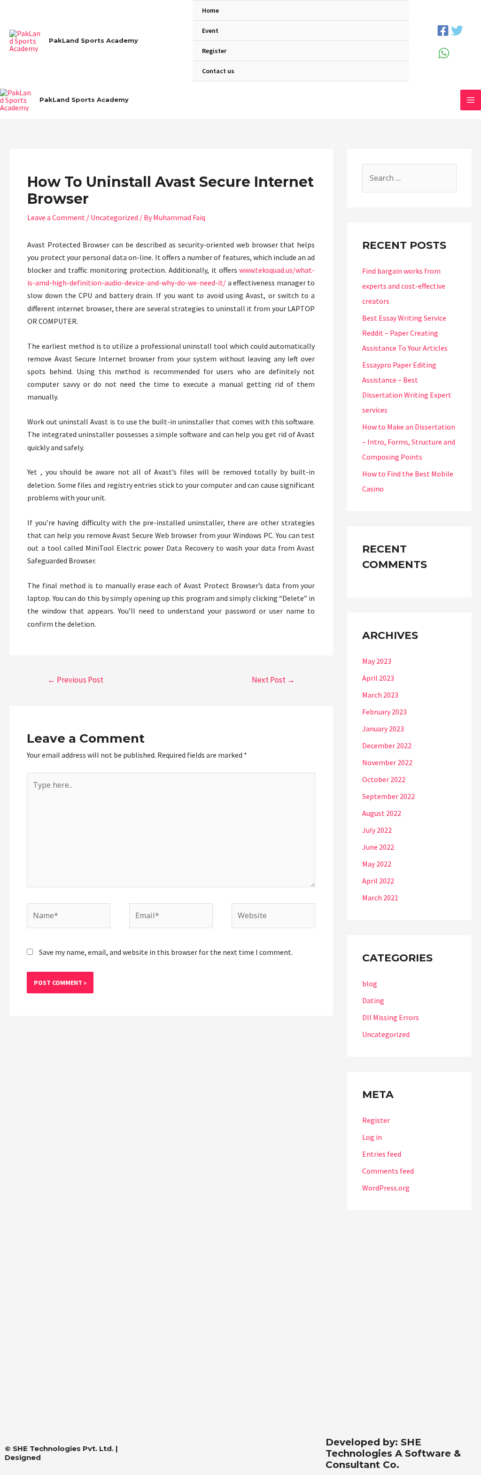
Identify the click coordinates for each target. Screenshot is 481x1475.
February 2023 (384, 711)
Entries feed (381, 1154)
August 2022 (381, 813)
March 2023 (380, 694)
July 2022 (377, 830)
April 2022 (378, 880)
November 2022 (387, 762)
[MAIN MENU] (470, 100)
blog (369, 983)
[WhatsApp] (444, 53)
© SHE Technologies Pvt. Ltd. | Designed (61, 1453)
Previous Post (75, 680)
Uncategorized (114, 217)
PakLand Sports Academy (93, 40)
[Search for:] (409, 178)
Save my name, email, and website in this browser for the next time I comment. (166, 952)
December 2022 (386, 745)
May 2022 (376, 863)
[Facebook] (443, 30)
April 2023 (378, 678)
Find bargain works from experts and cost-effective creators (403, 286)
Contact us (218, 71)
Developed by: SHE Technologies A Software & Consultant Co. (393, 1453)
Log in (372, 1137)
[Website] (273, 917)
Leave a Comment (56, 217)
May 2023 (376, 661)
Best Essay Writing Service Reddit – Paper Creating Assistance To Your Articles (405, 333)
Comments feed (388, 1170)
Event (210, 30)
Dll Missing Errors (390, 1017)
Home (210, 10)
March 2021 (380, 897)
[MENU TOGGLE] (389, 31)
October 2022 (383, 779)
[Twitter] (457, 30)
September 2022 (388, 796)
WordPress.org (386, 1187)
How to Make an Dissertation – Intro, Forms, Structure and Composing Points (408, 441)
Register (214, 50)
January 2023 (383, 728)
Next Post (273, 680)
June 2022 (378, 847)
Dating (373, 1000)
